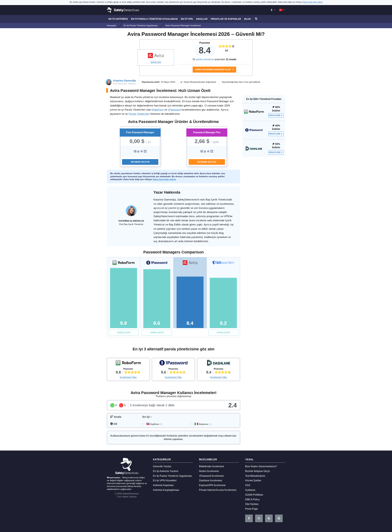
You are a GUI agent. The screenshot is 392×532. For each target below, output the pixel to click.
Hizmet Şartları (253, 480)
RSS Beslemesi (269, 518)
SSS (247, 485)
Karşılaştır (123, 332)
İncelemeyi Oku (128, 377)
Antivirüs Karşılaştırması (166, 490)
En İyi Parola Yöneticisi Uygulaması (154, 19)
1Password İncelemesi (211, 476)
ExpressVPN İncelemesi (212, 485)
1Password (174, 109)
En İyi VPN (187, 19)
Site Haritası (251, 504)
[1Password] (173, 363)
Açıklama (250, 490)
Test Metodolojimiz (255, 476)
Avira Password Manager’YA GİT (213, 69)
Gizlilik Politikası (254, 494)
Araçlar (201, 19)
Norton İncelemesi (209, 471)
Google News (279, 518)
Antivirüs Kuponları (163, 485)
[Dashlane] (218, 363)
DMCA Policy (252, 499)
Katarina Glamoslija (124, 80)
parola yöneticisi (205, 59)
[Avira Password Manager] (155, 55)
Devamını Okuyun (140, 162)
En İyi (146, 416)
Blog (247, 19)
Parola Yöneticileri (139, 113)
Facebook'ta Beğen (249, 518)
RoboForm (158, 109)
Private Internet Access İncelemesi (217, 490)
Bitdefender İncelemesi (211, 466)
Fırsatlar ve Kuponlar (226, 19)
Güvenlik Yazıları (162, 466)
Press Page (251, 508)
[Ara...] (256, 19)
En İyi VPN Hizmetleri (165, 480)
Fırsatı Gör (274, 115)
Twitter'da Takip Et (259, 518)
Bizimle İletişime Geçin (257, 471)
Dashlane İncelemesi (210, 480)
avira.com (156, 62)
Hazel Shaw (189, 82)
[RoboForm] (128, 363)
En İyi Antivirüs (118, 19)
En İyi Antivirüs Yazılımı (165, 471)
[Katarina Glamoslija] (131, 212)
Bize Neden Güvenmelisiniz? (261, 466)
